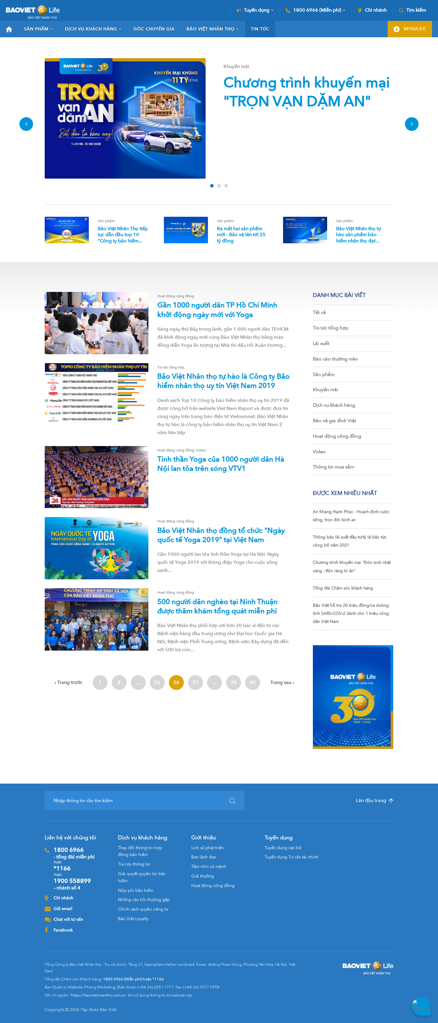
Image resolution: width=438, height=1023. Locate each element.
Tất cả (319, 312)
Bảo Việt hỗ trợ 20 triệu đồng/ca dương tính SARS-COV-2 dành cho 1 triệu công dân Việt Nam (351, 613)
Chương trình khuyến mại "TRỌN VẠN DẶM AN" (306, 92)
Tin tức (260, 29)
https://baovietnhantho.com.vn (98, 995)
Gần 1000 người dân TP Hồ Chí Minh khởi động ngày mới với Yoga (217, 309)
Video (319, 451)
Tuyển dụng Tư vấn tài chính (291, 857)
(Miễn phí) (317, 10)
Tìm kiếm (416, 10)
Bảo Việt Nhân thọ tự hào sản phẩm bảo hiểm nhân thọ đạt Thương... (358, 237)
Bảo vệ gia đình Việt (334, 420)
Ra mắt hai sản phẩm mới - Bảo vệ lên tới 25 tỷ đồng (241, 234)
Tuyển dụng (256, 10)
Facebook (63, 930)
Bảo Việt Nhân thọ (210, 29)
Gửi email (63, 908)
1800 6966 (74, 853)
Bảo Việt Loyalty (133, 919)
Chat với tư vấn (68, 919)
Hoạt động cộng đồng (337, 436)
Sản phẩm (36, 29)
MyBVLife (414, 29)
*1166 (62, 868)
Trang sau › (282, 682)
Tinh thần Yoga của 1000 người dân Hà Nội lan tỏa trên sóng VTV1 (220, 463)
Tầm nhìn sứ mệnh (208, 866)
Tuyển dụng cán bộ (283, 848)
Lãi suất (321, 343)
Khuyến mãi (325, 389)
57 (195, 682)
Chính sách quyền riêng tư (143, 909)
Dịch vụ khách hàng (91, 29)
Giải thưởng (202, 876)
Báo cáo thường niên (335, 359)
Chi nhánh (376, 10)
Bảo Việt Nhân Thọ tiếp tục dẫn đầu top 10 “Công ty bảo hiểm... (123, 234)
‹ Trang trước (69, 682)
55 (157, 682)
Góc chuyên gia (154, 29)
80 (253, 682)
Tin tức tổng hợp (330, 328)
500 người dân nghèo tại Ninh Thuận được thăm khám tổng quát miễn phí (217, 606)
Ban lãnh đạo (203, 857)
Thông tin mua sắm (333, 467)
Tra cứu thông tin (134, 864)
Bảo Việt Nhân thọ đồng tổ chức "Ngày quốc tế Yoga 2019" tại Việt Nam (221, 535)
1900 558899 (72, 884)
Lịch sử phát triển (207, 848)
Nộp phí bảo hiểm (135, 890)
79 (234, 682)
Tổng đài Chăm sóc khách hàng (343, 588)
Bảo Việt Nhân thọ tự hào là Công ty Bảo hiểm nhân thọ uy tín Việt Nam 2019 (223, 381)
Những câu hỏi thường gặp (144, 900)
